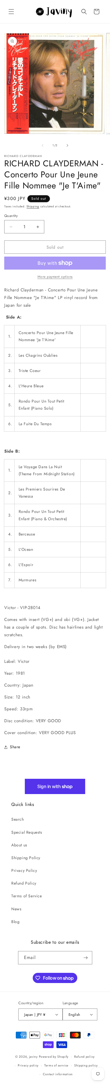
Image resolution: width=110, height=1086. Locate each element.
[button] (11, 11)
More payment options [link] (55, 276)
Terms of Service (26, 896)
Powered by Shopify (54, 1056)
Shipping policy (86, 1065)
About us (19, 845)
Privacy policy (28, 1065)
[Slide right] (67, 145)
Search (17, 819)
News (16, 909)
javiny (33, 1056)
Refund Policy (23, 883)
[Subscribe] (86, 957)
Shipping (33, 206)
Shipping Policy (25, 858)
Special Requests (26, 832)
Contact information (58, 1074)
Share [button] (15, 747)
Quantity (11, 215)
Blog (15, 921)
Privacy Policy (24, 870)
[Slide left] (42, 145)
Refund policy (84, 1056)
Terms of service (56, 1065)
